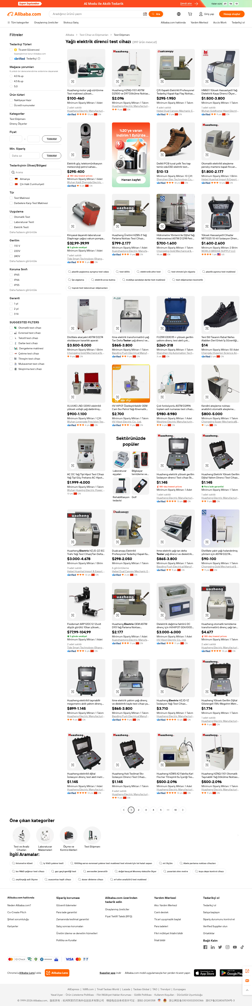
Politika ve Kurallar (66, 940)
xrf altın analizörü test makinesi (130, 879)
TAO (154, 989)
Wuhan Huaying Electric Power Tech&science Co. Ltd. (86, 490)
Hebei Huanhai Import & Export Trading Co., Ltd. (220, 179)
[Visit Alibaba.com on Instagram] (227, 947)
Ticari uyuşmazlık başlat (167, 919)
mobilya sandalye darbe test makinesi (145, 280)
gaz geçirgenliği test (65, 871)
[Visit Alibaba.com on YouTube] (235, 947)
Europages (179, 989)
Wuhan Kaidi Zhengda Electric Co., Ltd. (86, 182)
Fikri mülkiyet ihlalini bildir (168, 933)
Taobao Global (141, 989)
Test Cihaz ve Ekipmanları (94, 34)
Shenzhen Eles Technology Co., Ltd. (176, 179)
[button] (145, 14)
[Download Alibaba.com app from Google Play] (232, 973)
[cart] (191, 14)
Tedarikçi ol (209, 905)
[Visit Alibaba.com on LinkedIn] (212, 947)
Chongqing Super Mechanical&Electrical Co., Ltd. (220, 421)
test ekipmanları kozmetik (189, 280)
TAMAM (52, 138)
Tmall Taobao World (108, 989)
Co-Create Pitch (16, 912)
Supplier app (107, 972)
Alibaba (70, 34)
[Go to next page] (182, 810)
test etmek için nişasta (183, 271)
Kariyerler (12, 926)
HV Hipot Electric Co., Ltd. (126, 421)
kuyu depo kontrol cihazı (211, 871)
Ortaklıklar (209, 933)
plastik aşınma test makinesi (220, 271)
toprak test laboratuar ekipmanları (90, 288)
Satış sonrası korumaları (69, 926)
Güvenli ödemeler (66, 905)
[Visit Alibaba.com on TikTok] (242, 947)
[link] (247, 971)
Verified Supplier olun (215, 926)
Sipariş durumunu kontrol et (219, 919)
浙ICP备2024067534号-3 (220, 1000)
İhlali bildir (159, 940)
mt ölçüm (168, 863)
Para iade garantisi (66, 912)
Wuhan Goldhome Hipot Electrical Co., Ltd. (220, 110)
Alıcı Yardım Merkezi (165, 905)
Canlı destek (161, 912)
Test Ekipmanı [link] (122, 34)
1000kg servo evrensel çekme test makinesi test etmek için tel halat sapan (113, 863)
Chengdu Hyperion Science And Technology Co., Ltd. (220, 352)
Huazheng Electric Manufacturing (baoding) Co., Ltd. (131, 106)
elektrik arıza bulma (105, 280)
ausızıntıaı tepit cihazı (59, 879)
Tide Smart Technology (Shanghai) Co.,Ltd (86, 258)
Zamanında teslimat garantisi (72, 919)
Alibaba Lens (27, 972)
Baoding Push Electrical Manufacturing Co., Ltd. (131, 352)
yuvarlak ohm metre (177, 871)
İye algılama (78, 280)
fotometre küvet (24, 863)
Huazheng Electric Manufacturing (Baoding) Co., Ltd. (86, 110)
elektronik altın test (150, 271)
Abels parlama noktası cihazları (199, 863)
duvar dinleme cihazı (92, 879)
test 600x (125, 271)
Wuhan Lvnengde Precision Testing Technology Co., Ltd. (86, 421)
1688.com (88, 989)
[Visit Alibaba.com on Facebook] (205, 947)
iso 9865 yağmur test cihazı (30, 871)
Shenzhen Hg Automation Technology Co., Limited (176, 352)
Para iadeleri (161, 926)
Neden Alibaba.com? (19, 905)
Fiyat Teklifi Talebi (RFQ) (118, 916)
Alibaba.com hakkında (20, 897)
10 (175, 810)
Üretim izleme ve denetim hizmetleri (76, 933)
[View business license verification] (159, 1000)
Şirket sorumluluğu (18, 919)
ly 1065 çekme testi (53, 863)
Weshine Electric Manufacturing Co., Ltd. (176, 421)
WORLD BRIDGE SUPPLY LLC (218, 250)
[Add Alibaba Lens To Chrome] (57, 973)
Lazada (126, 989)
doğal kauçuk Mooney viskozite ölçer (137, 871)
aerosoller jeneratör (97, 871)
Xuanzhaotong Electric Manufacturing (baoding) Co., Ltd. (131, 250)
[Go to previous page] (123, 810)
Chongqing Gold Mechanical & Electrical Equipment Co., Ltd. (176, 250)
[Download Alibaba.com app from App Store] (205, 973)
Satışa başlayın (211, 912)
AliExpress (73, 989)
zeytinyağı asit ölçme (27, 879)
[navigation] (35, 423)
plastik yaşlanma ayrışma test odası (90, 271)
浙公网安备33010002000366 (186, 1000)
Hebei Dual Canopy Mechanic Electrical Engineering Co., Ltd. (176, 110)
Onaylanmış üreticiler (117, 909)
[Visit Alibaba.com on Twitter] (220, 947)
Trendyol (165, 989)
